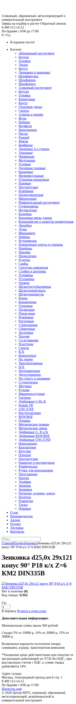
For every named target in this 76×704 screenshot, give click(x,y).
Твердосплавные (31, 363)
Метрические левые (33, 428)
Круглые (25, 451)
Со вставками (28, 340)
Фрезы (23, 141)
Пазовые (25, 183)
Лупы (23, 229)
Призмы (24, 252)
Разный (24, 137)
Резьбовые (26, 191)
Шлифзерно (27, 80)
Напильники (28, 130)
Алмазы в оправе (31, 114)
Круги (23, 68)
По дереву (26, 359)
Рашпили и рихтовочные (37, 462)
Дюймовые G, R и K (33, 432)
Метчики (25, 386)
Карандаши (27, 99)
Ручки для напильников (36, 470)
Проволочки (28, 256)
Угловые (25, 164)
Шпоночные (28, 198)
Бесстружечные (30, 413)
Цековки (25, 508)
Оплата (15, 524)
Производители (21, 516)
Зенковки (25, 489)
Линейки (25, 225)
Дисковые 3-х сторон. (34, 149)
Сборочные (27, 329)
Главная (7, 543)
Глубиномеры (28, 206)
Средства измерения (33, 267)
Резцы (23, 298)
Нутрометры (28, 241)
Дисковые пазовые (32, 168)
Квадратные (27, 447)
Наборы (24, 122)
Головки (25, 61)
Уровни (24, 283)
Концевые (26, 172)
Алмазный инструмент (35, 87)
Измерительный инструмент (39, 202)
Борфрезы (26, 145)
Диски (23, 65)
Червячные (26, 156)
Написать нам (12, 689)
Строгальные (28, 325)
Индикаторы (28, 210)
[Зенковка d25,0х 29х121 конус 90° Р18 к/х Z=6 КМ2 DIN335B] (38, 587)
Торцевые (26, 153)
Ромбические (28, 466)
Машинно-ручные (32, 394)
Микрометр (27, 233)
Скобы (23, 263)
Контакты (17, 531)
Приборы (25, 248)
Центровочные (29, 371)
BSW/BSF (26, 417)
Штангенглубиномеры (35, 286)
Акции (15, 520)
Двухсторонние (30, 374)
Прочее (24, 478)
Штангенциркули (31, 294)
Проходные (27, 313)
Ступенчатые (28, 382)
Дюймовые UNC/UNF (35, 439)
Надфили (25, 126)
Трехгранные (28, 474)
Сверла (24, 110)
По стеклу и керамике (34, 378)
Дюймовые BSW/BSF (34, 436)
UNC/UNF (26, 409)
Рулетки (24, 260)
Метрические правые (34, 424)
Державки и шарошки (34, 72)
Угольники (26, 279)
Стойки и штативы (32, 271)
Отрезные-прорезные (34, 179)
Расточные (26, 321)
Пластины (26, 344)
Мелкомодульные (31, 175)
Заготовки (26, 332)
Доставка (16, 527)
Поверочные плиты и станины (41, 244)
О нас (14, 512)
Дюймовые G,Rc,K (32, 401)
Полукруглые (28, 187)
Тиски (23, 505)
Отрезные (26, 306)
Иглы (22, 118)
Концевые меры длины (35, 218)
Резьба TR (26, 405)
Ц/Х (21, 367)
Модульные (27, 160)
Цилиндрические (31, 195)
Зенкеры (25, 485)
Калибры (25, 214)
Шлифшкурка (28, 76)
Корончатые (27, 355)
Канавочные (28, 302)
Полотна (25, 497)
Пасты (23, 133)
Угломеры (26, 275)
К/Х (21, 351)
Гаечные (25, 397)
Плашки (24, 420)
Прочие (24, 336)
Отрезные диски (30, 107)
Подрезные (27, 309)
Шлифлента (27, 84)
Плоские (25, 455)
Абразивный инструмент (37, 53)
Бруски (24, 57)
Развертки (26, 501)
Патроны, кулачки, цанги (37, 493)
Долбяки (25, 482)
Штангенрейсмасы (32, 290)
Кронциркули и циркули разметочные (46, 221)
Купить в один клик (31, 611)
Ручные (24, 390)
